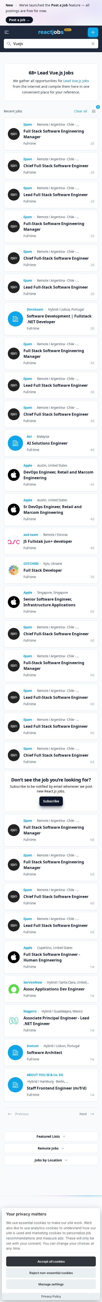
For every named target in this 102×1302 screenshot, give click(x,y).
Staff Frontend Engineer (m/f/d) (56, 1088)
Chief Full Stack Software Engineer (55, 165)
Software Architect (44, 1052)
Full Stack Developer (42, 570)
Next (83, 1114)
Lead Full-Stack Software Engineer (55, 287)
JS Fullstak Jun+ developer (47, 541)
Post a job (19, 20)
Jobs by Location (48, 1160)
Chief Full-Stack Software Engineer (56, 258)
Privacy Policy (51, 1296)
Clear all (80, 111)
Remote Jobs (48, 1148)
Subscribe (51, 801)
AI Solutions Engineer (47, 443)
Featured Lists (48, 1136)
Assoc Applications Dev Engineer (54, 989)
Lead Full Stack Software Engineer (55, 194)
